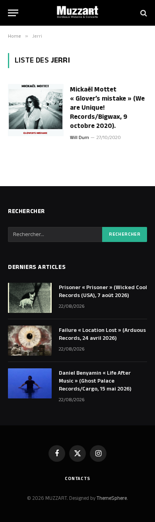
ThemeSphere (112, 498)
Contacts (77, 478)
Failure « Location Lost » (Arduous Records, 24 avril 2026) (102, 334)
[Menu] (13, 13)
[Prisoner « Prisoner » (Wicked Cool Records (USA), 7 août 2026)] (30, 298)
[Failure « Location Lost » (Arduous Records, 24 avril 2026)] (30, 341)
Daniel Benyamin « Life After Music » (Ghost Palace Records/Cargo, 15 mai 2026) (95, 381)
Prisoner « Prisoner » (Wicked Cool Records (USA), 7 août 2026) (103, 291)
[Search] (143, 13)
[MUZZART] (77, 13)
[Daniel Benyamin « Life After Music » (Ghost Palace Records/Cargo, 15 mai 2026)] (30, 383)
